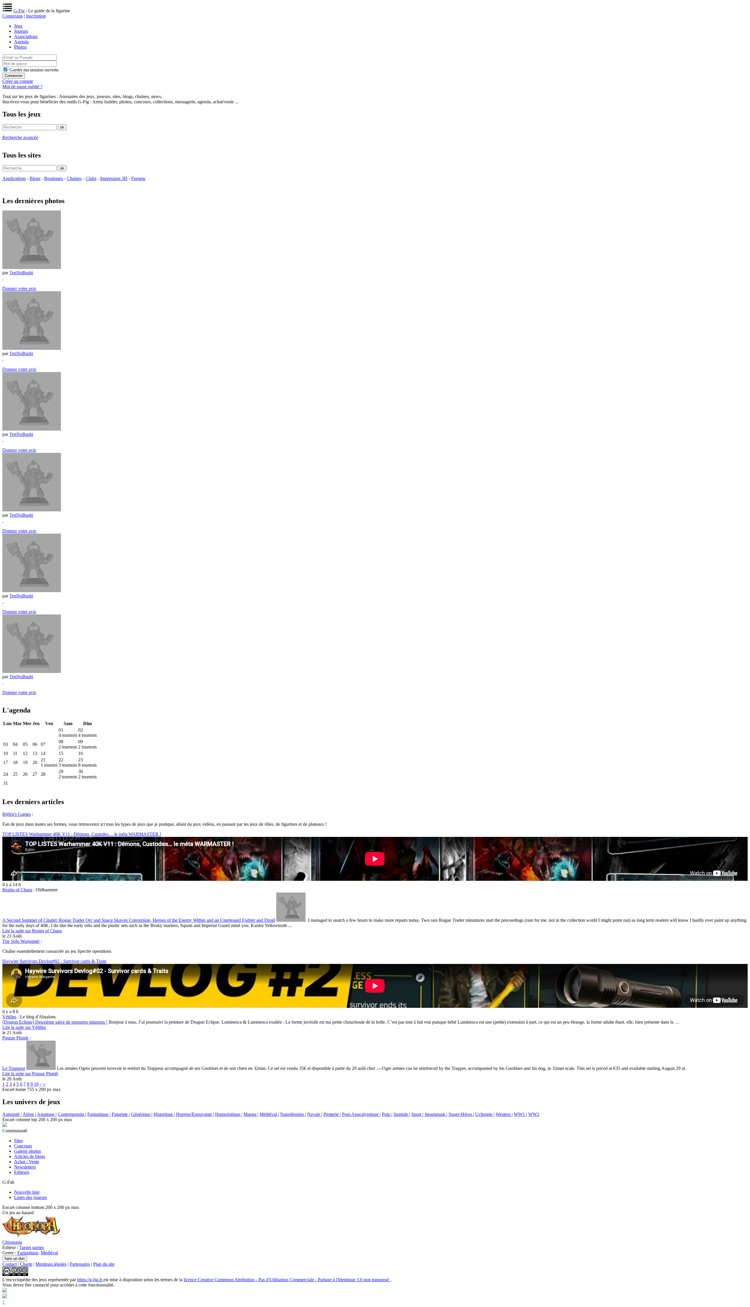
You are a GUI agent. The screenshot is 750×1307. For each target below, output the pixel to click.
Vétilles (9, 1016)
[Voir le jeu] (31, 1236)
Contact (9, 1264)
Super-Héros (461, 1114)
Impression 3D (113, 178)
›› (43, 1084)
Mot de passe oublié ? (22, 86)
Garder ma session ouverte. (34, 69)
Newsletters (25, 1166)
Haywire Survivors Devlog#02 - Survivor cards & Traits (54, 961)
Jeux (18, 25)
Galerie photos (27, 1151)
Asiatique (46, 1114)
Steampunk (435, 1114)
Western (504, 1114)
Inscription (36, 15)
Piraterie (331, 1114)
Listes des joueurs (30, 1197)
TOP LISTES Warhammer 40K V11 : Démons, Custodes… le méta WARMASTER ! (81, 834)
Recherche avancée (20, 137)
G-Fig (19, 10)
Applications (14, 178)
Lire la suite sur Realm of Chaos (32, 930)
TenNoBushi (21, 272)
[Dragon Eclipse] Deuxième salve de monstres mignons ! (55, 1022)
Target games (31, 1247)
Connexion (12, 15)
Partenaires (80, 1264)
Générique (141, 1114)
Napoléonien (292, 1114)
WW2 (533, 1114)
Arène (29, 1114)
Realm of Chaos (17, 889)
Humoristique (228, 1114)
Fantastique (98, 1114)
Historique (164, 1114)
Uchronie (484, 1114)
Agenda (21, 41)
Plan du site (104, 1264)
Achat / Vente (26, 1161)
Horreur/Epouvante (194, 1114)
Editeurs (21, 1172)
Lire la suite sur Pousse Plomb (30, 1073)
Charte (26, 1264)
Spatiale (401, 1114)
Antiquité (11, 1114)
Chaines (74, 178)
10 (36, 1084)
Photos (20, 46)
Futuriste (120, 1114)
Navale (314, 1114)
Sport (416, 1114)
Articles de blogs (29, 1156)
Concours (23, 1145)
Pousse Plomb (15, 1037)
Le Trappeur (13, 1068)
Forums (138, 178)
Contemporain (71, 1114)
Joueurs (21, 31)
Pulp (386, 1114)
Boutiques (53, 178)
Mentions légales (51, 1264)
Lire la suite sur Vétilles (24, 1027)
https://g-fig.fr (90, 1279)
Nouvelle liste (27, 1192)
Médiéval (269, 1114)
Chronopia (12, 1242)
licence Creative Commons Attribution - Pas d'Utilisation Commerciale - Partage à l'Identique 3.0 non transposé (287, 1279)
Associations (26, 36)
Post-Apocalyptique (361, 1114)
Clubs (91, 178)
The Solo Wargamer (21, 941)
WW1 (520, 1114)
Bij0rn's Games (16, 814)
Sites (18, 1140)
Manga (250, 1114)
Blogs (35, 178)
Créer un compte (17, 81)
